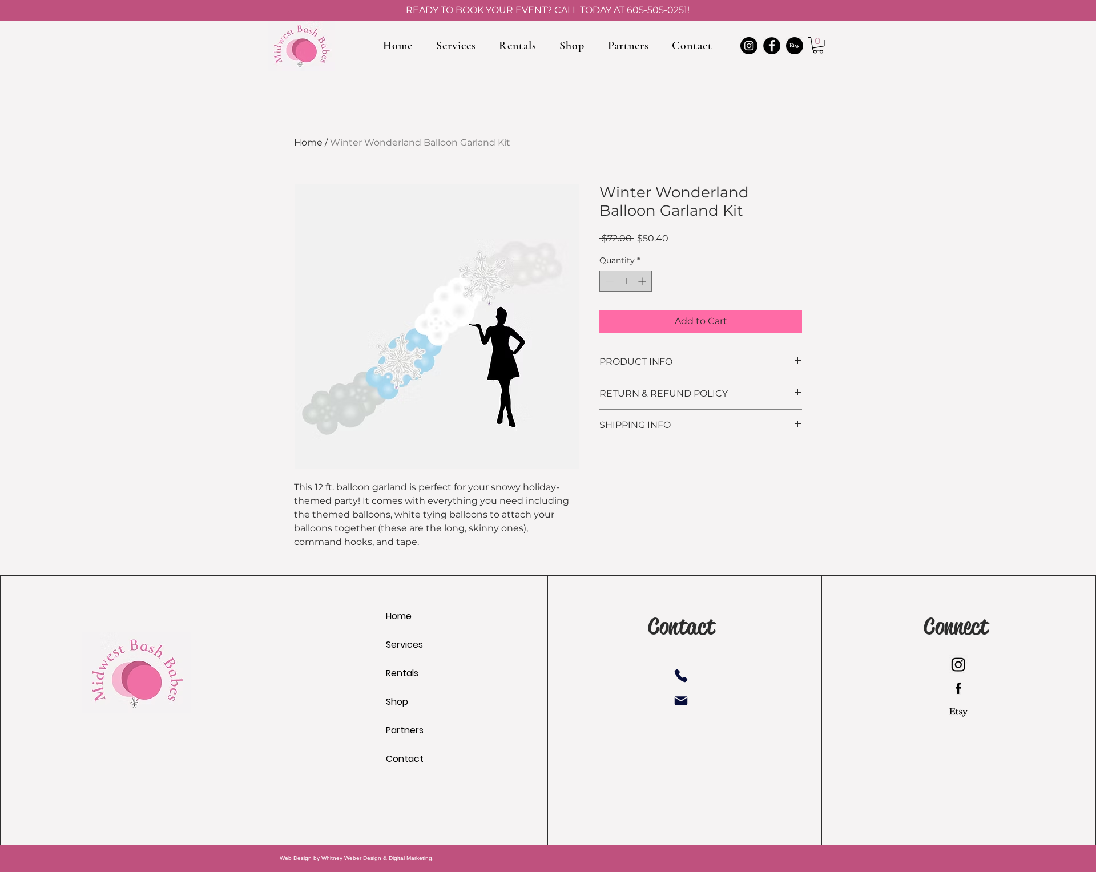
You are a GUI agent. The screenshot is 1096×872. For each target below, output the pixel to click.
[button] (818, 45)
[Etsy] (794, 45)
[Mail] (681, 701)
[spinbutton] (625, 281)
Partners (405, 730)
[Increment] (643, 281)
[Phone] (681, 676)
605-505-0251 (657, 10)
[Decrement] (608, 281)
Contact (405, 758)
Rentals (402, 673)
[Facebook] (771, 45)
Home (308, 142)
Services (404, 644)
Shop (397, 701)
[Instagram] (748, 45)
